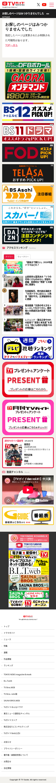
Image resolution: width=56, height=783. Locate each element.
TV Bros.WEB (9, 687)
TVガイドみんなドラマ (13, 707)
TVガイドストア (10, 720)
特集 (5, 646)
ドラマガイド (9, 633)
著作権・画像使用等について (16, 755)
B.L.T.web (8, 680)
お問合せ (7, 761)
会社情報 (7, 768)
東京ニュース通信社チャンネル (17, 713)
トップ (6, 626)
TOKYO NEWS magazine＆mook (17, 674)
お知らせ (7, 742)
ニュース (7, 639)
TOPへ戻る (11, 45)
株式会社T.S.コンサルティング (16, 726)
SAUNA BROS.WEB (12, 700)
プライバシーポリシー (13, 748)
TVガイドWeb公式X (12, 733)
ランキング (8, 665)
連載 (5, 652)
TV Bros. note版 (10, 694)
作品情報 (7, 659)
